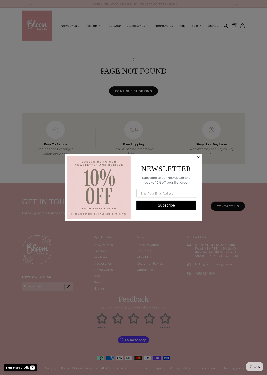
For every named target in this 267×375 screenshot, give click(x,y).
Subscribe (166, 205)
